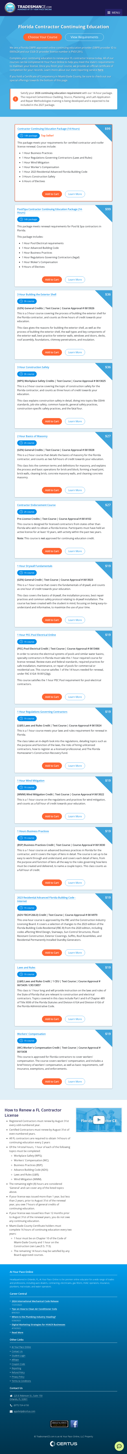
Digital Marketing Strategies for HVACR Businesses (38, 1324)
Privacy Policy (18, 1376)
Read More (17, 1332)
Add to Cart (52, 194)
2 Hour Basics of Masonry (32, 436)
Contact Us (17, 1351)
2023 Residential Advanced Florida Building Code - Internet (46, 899)
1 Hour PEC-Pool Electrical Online (36, 635)
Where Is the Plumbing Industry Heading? (34, 1316)
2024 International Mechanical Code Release (35, 1301)
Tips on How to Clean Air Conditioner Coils (34, 1308)
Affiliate (15, 1359)
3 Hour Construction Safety (33, 367)
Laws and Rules (26, 967)
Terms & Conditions (21, 1380)
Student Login (18, 1355)
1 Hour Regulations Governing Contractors (42, 711)
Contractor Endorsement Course (36, 505)
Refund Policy (18, 1372)
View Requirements (84, 37)
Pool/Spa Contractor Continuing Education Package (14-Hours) (49, 210)
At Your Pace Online (21, 1347)
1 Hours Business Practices (33, 831)
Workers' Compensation (31, 1034)
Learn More (75, 194)
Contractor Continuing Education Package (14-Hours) (49, 128)
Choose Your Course (42, 37)
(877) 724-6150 (21, 1405)
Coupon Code (18, 1364)
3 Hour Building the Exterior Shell (36, 294)
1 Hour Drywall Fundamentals (34, 566)
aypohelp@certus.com (24, 1411)
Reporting (16, 1368)
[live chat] (119, 1446)
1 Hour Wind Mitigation (30, 780)
